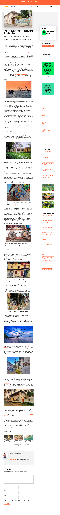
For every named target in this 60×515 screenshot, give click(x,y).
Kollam (43, 117)
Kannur (43, 114)
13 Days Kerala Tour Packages (47, 239)
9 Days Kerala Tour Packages (47, 229)
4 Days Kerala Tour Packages (47, 217)
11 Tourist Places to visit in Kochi (21, 74)
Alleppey (43, 104)
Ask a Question (26, 461)
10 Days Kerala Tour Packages (47, 232)
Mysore (43, 126)
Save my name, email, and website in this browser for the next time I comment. (17, 500)
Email (5, 490)
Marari (43, 124)
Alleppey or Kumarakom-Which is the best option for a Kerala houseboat (48, 163)
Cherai (43, 109)
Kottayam (43, 118)
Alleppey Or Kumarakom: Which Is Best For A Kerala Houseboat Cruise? (48, 257)
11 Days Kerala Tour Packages (47, 234)
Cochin (43, 110)
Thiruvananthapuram (46, 130)
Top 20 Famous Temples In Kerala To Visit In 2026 (8, 442)
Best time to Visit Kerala (47, 151)
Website (5, 495)
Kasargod (43, 115)
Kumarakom (44, 122)
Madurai (43, 123)
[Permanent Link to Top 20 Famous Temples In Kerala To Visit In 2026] (8, 435)
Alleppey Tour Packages (46, 141)
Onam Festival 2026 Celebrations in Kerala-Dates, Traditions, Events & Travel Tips (18, 443)
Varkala (43, 132)
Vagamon (43, 131)
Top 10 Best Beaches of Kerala (48, 157)
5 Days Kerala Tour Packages (47, 220)
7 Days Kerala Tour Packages (47, 225)
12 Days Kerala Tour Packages (47, 237)
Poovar (43, 128)
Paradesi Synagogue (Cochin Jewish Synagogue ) (21, 204)
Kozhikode (44, 121)
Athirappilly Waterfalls (46, 107)
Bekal (43, 108)
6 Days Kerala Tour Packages (47, 222)
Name (5, 485)
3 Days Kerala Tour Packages (47, 215)
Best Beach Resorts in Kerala (48, 175)
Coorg (43, 111)
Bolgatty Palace (7, 383)
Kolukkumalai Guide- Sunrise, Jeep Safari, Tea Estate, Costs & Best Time (48, 253)
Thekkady (44, 129)
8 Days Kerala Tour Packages (47, 227)
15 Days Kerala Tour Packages (47, 244)
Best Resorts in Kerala (46, 159)
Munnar (43, 125)
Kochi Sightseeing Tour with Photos (21, 133)
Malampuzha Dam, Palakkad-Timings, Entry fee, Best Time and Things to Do (48, 261)
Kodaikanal (44, 116)
